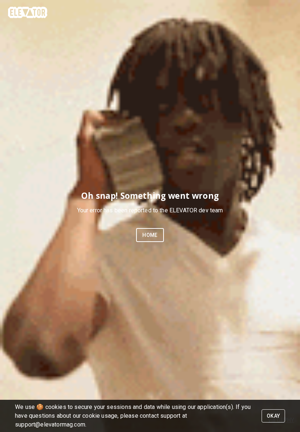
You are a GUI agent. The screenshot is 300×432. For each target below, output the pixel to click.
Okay (273, 416)
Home (150, 235)
